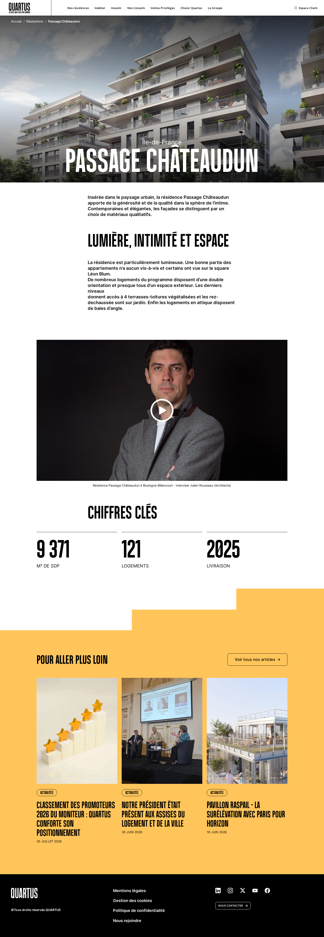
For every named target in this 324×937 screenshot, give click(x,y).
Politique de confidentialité (139, 910)
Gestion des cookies (132, 900)
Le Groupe (215, 8)
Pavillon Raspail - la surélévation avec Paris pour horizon (246, 814)
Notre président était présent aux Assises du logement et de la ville (153, 814)
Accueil (16, 21)
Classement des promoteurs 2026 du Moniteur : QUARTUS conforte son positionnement (76, 818)
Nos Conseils (136, 8)
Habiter (100, 8)
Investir (116, 8)
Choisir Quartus (191, 8)
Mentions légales (129, 890)
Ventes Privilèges (163, 8)
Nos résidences (78, 8)
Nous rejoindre (127, 920)
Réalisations (34, 21)
